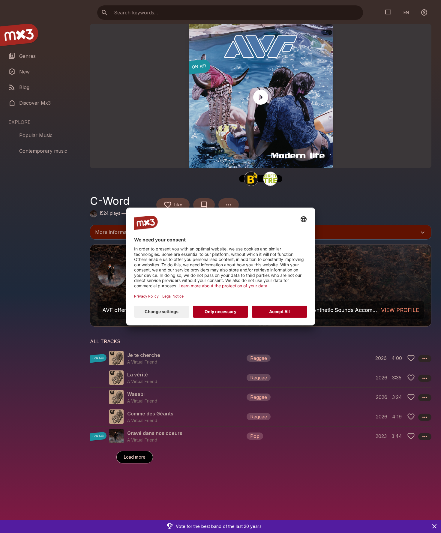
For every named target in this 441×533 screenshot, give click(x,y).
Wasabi (136, 394)
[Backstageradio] (251, 179)
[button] (260, 358)
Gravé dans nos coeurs (154, 433)
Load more (135, 457)
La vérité (137, 375)
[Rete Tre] (270, 179)
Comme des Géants (150, 414)
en (406, 12)
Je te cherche (143, 355)
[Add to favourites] (411, 358)
